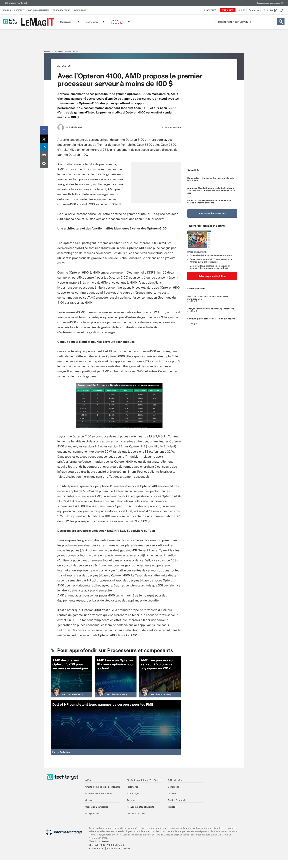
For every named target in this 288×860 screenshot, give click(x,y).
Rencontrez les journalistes (99, 793)
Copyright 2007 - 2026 (100, 845)
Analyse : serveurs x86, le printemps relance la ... (211, 309)
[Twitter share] (44, 139)
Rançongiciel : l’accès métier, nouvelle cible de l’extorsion (210, 179)
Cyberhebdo (80, 10)
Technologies (133, 793)
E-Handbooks (175, 780)
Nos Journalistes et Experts (140, 807)
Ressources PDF (61, 10)
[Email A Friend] (44, 164)
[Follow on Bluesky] (275, 10)
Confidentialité (96, 848)
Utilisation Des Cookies (96, 807)
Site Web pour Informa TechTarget (144, 780)
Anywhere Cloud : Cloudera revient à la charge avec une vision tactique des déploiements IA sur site (211, 190)
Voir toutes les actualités (212, 213)
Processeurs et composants (66, 51)
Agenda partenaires (39, 10)
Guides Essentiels (177, 800)
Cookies (6, 10)
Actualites (64, 66)
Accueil (47, 51)
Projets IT (19, 10)
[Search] (280, 21)
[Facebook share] (44, 130)
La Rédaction (75, 127)
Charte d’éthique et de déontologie (102, 787)
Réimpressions (92, 813)
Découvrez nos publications (268, 3)
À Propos (89, 780)
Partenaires (132, 787)
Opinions (172, 793)
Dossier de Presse (135, 813)
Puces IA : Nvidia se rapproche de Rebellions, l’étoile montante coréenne (209, 201)
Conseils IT (173, 787)
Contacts (89, 800)
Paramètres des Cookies (118, 848)
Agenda (130, 800)
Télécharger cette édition (212, 276)
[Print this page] (44, 155)
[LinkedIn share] (44, 147)
